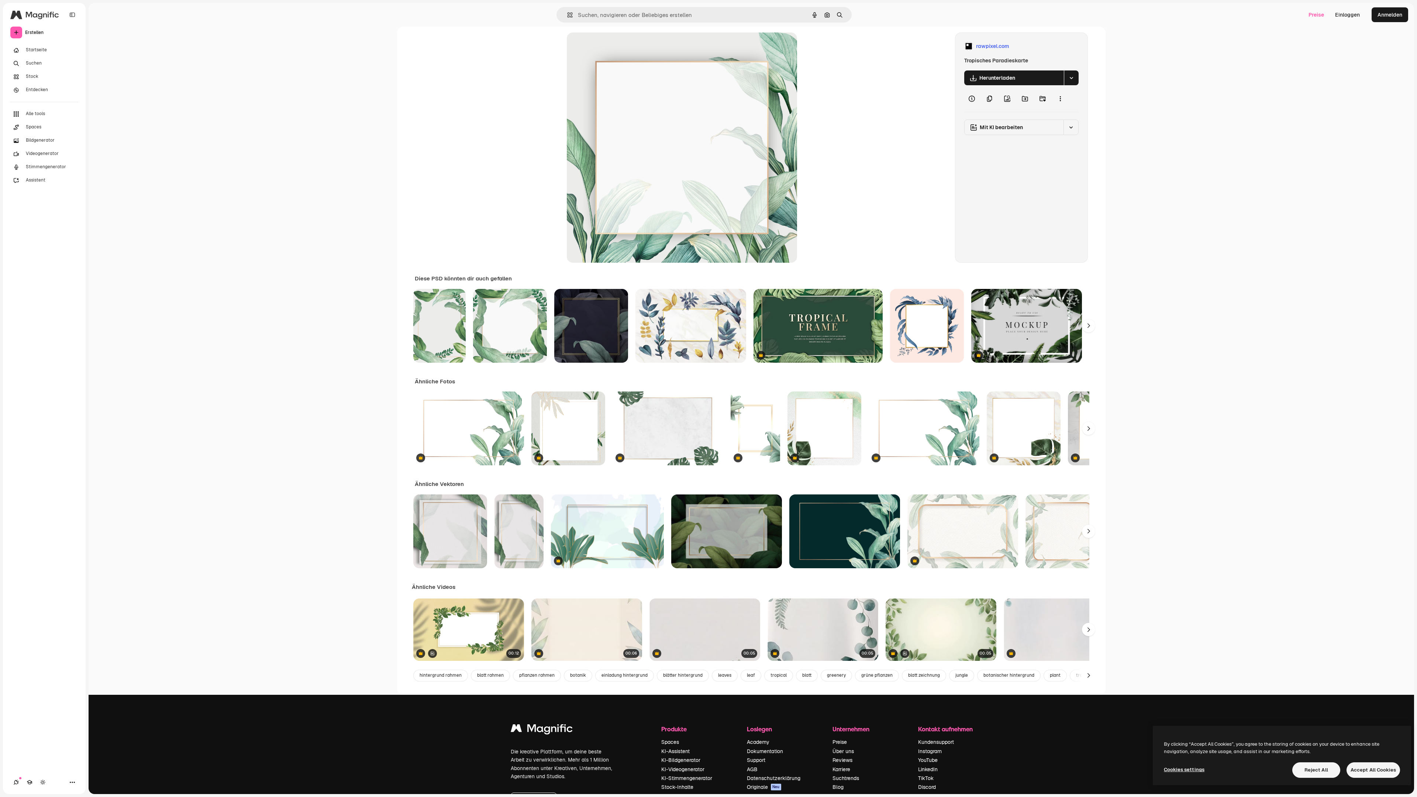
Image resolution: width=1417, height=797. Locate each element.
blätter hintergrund (683, 675)
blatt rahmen (490, 675)
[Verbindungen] (16, 782)
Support (756, 760)
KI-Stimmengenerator (686, 778)
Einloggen (1347, 14)
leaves (724, 675)
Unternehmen (850, 729)
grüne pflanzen (877, 675)
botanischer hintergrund (1008, 675)
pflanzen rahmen (537, 675)
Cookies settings (1184, 769)
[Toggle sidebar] (72, 15)
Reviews (842, 760)
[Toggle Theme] (43, 782)
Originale (763, 787)
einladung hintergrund (624, 675)
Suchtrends (845, 778)
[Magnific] (542, 730)
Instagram (930, 751)
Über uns (843, 751)
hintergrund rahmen (441, 675)
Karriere (841, 769)
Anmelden (1390, 14)
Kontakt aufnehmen (945, 729)
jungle (961, 675)
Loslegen (759, 729)
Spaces (670, 742)
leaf (751, 675)
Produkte (674, 729)
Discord (927, 787)
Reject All (1316, 770)
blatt (806, 675)
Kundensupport (936, 742)
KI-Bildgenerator (680, 760)
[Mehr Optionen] (1060, 98)
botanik (578, 675)
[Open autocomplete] (567, 15)
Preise (1316, 14)
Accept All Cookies (1373, 770)
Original (614, 46)
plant (1055, 675)
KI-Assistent (675, 751)
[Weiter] (1088, 326)
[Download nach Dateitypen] (1071, 77)
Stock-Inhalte (677, 787)
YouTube (928, 760)
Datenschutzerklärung (773, 778)
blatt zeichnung (924, 675)
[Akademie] (29, 782)
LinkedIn (928, 769)
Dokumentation (765, 751)
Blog (838, 787)
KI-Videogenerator (682, 769)
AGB (752, 769)
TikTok (926, 778)
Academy (758, 742)
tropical (778, 675)
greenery (836, 675)
